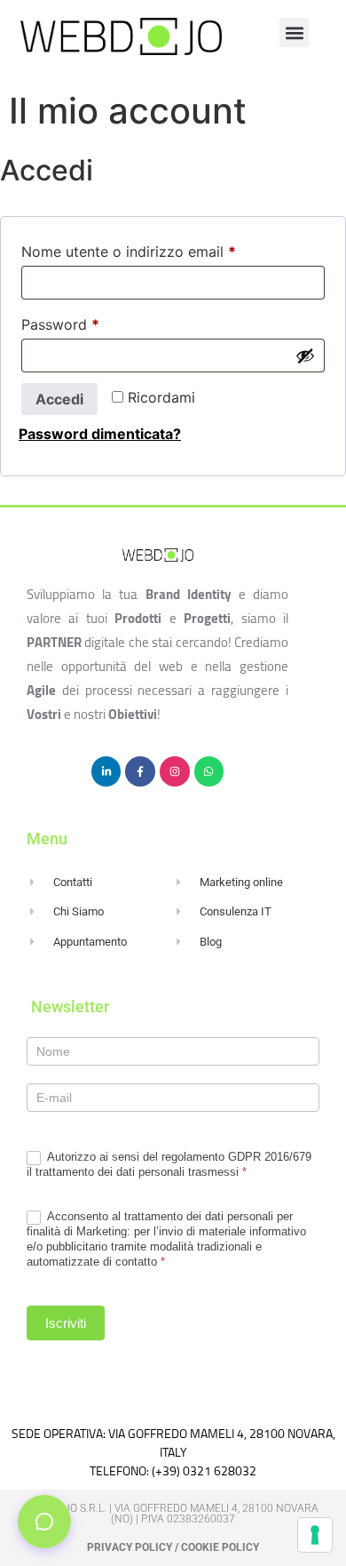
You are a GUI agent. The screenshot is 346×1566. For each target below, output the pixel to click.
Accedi (59, 399)
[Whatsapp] (209, 771)
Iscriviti (65, 1322)
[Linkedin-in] (106, 771)
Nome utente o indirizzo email (158, 248)
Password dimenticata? (100, 434)
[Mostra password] (305, 355)
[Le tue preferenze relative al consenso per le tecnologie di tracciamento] (315, 1535)
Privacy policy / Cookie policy (173, 1547)
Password (90, 321)
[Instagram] (175, 771)
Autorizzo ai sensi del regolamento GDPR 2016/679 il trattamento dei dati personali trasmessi (169, 1164)
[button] (294, 32)
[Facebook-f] (140, 771)
